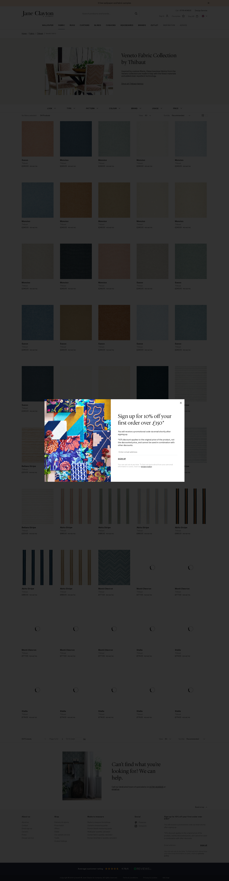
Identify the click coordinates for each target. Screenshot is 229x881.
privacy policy (146, 467)
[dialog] (114, 440)
